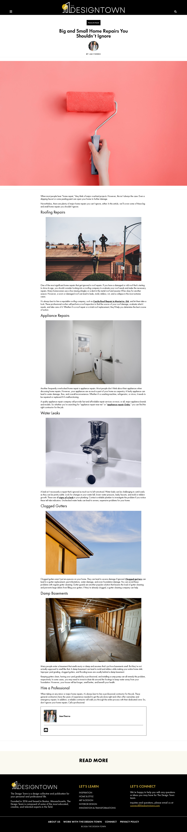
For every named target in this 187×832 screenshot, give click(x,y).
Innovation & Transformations (97, 807)
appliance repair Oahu (118, 404)
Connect (111, 821)
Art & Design (86, 800)
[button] (175, 11)
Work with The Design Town (82, 821)
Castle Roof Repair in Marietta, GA (111, 301)
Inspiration (85, 792)
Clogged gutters (133, 579)
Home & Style (93, 23)
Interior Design (88, 804)
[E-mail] (46, 730)
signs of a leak (66, 497)
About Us (54, 821)
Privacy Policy (129, 821)
